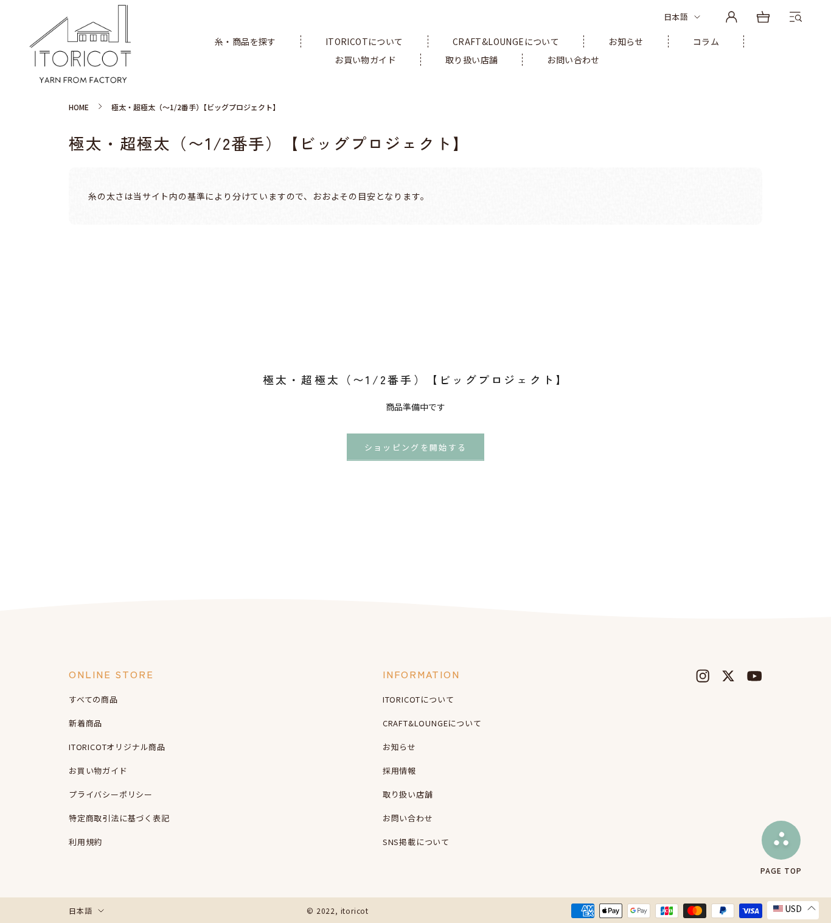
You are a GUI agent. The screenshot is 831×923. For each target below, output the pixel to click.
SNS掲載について (416, 842)
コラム (706, 41)
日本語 (676, 17)
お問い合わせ (573, 60)
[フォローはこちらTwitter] (728, 676)
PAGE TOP (781, 869)
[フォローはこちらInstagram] (703, 676)
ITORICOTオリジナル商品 (117, 747)
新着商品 (85, 723)
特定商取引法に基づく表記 (119, 818)
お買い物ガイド (365, 60)
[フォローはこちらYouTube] (754, 676)
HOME (79, 107)
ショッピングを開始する (415, 447)
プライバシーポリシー (111, 794)
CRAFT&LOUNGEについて (506, 41)
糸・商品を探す (245, 41)
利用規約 (85, 842)
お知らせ (626, 41)
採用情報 (399, 770)
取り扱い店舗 (471, 60)
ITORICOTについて (364, 41)
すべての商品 (93, 699)
